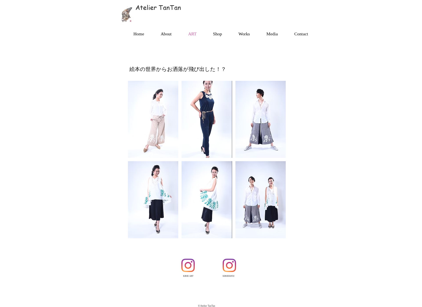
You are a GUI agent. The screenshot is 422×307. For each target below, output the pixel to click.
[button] (153, 119)
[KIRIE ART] (188, 265)
